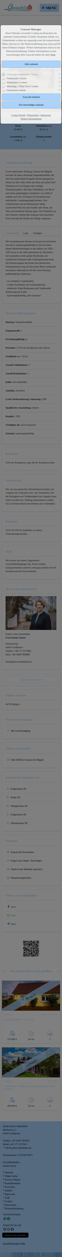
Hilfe (53, 54)
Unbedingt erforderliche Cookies (22, 74)
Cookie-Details (18, 115)
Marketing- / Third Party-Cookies (22, 86)
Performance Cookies (17, 82)
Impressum (45, 115)
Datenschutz (33, 115)
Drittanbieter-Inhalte (16, 90)
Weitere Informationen (31, 119)
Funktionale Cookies (16, 78)
